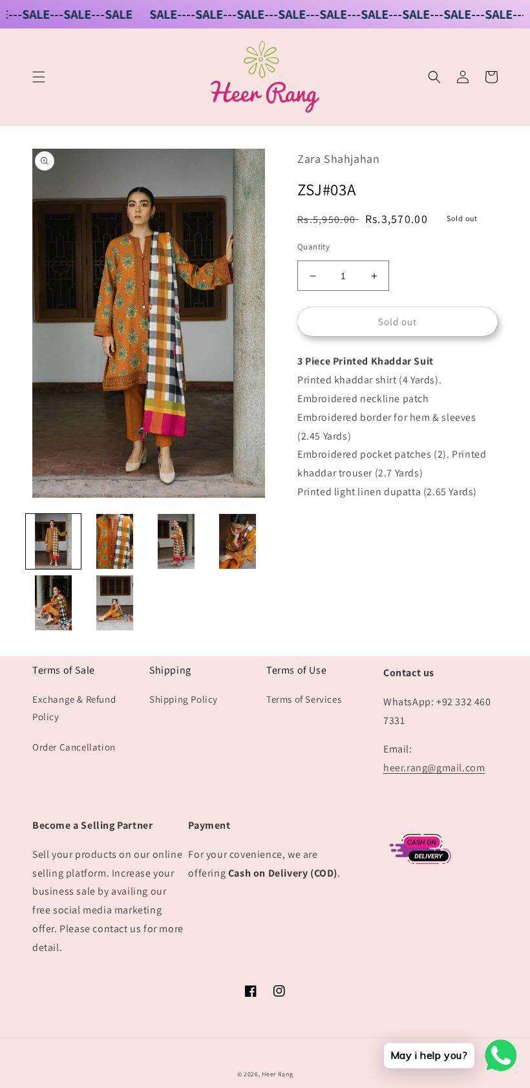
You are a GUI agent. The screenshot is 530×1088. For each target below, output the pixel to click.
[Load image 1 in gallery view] (53, 541)
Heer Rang (277, 1074)
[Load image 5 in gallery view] (53, 602)
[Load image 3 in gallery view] (176, 541)
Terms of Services (303, 699)
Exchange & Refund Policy (74, 708)
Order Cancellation (74, 747)
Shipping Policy (183, 699)
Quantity (313, 246)
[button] (39, 77)
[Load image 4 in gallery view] (237, 541)
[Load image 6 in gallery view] (114, 602)
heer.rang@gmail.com (434, 767)
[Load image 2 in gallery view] (114, 541)
